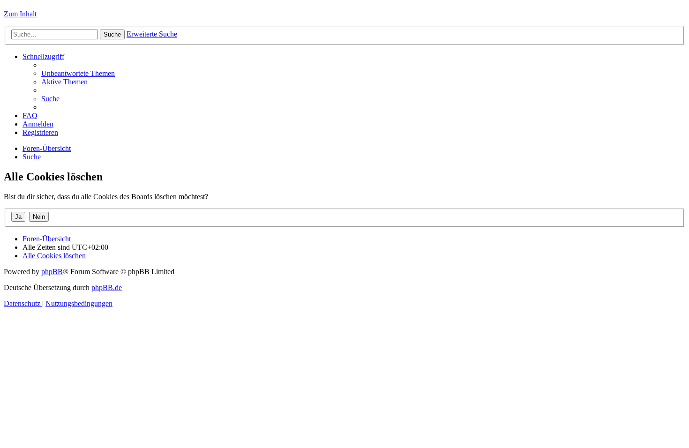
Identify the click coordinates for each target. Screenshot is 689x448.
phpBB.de (106, 287)
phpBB (52, 272)
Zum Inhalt (20, 14)
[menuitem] (78, 73)
